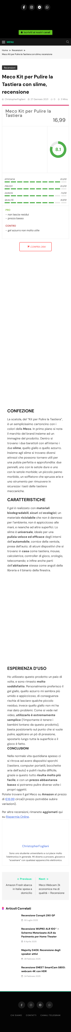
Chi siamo (16, 1015)
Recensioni (9, 67)
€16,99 (10, 799)
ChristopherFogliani (15, 99)
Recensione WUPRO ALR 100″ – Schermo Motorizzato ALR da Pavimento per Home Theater (40, 932)
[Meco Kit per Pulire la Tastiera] (25, 149)
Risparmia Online (17, 817)
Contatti (31, 1015)
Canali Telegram (50, 1015)
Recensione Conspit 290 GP (38, 915)
